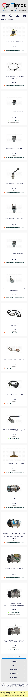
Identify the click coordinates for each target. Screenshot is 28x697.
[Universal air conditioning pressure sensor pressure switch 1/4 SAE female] (14, 419)
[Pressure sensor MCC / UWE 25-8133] (14, 173)
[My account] (17, 16)
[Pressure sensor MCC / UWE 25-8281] (14, 243)
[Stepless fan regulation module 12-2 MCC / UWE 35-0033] (14, 313)
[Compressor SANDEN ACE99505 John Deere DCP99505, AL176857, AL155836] (14, 593)
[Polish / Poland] (8, 8)
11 (19, 656)
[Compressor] (14, 488)
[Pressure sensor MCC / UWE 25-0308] (14, 101)
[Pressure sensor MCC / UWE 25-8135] (14, 208)
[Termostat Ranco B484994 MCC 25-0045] (14, 348)
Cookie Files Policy (5, 693)
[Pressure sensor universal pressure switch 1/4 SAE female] (14, 278)
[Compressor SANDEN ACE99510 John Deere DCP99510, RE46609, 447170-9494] (14, 630)
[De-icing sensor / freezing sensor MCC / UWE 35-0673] (14, 66)
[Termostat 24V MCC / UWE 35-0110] (14, 384)
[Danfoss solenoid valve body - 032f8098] (14, 454)
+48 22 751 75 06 (8, 10)
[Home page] (14, 4)
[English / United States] (20, 8)
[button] (3, 16)
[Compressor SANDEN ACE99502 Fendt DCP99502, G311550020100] (14, 558)
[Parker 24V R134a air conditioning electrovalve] (14, 32)
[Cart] (24, 16)
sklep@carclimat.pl (21, 10)
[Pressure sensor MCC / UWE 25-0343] (14, 138)
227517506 (19, 685)
